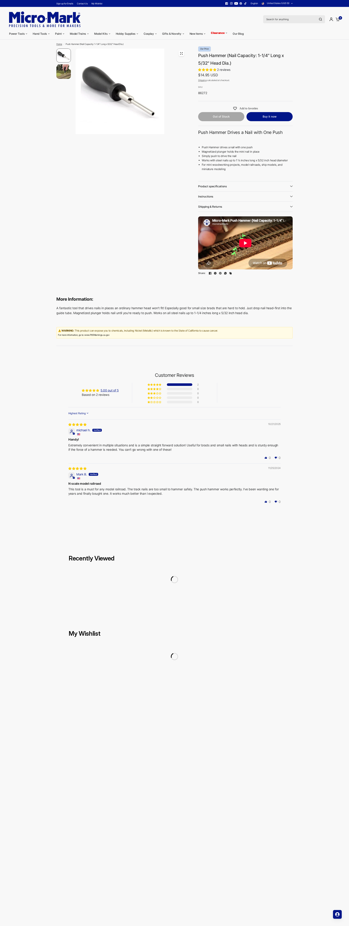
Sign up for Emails (64, 3)
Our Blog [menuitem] (238, 33)
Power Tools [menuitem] (17, 33)
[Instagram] (231, 3)
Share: (202, 273)
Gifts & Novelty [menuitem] (171, 33)
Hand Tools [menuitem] (40, 33)
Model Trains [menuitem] (78, 33)
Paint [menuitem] (58, 33)
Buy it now (269, 116)
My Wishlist (96, 3)
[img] (77, 424)
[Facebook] (226, 3)
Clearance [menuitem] (217, 33)
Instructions (205, 196)
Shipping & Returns (210, 206)
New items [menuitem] (196, 33)
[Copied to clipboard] (230, 273)
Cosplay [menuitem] (149, 33)
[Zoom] (181, 53)
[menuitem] (65, 3)
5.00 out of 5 (110, 390)
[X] (215, 273)
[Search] (320, 19)
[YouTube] (236, 3)
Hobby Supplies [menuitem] (125, 33)
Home (59, 44)
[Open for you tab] (337, 914)
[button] (207, 70)
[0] (337, 19)
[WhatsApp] (225, 273)
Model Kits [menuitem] (101, 33)
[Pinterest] (240, 3)
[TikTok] (245, 3)
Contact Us (82, 3)
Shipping (202, 80)
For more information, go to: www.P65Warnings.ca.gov (84, 335)
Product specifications (212, 186)
